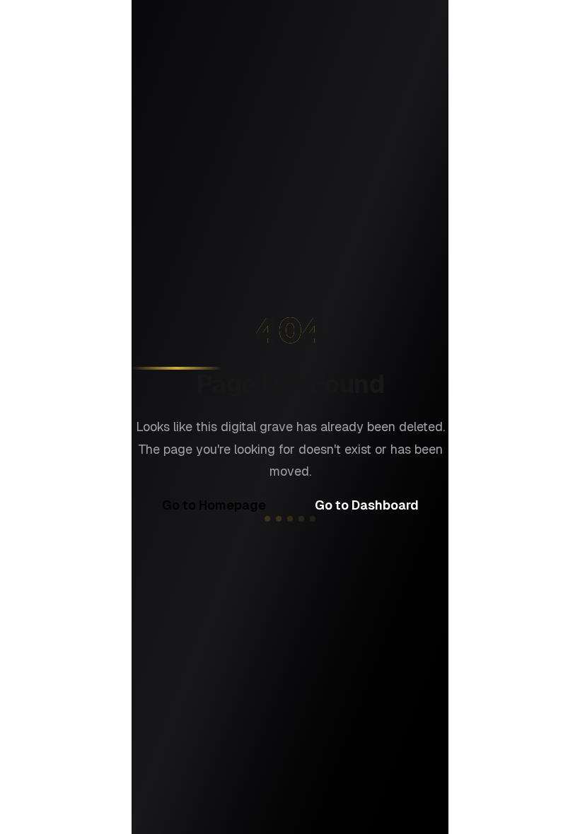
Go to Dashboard (367, 505)
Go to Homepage (214, 505)
